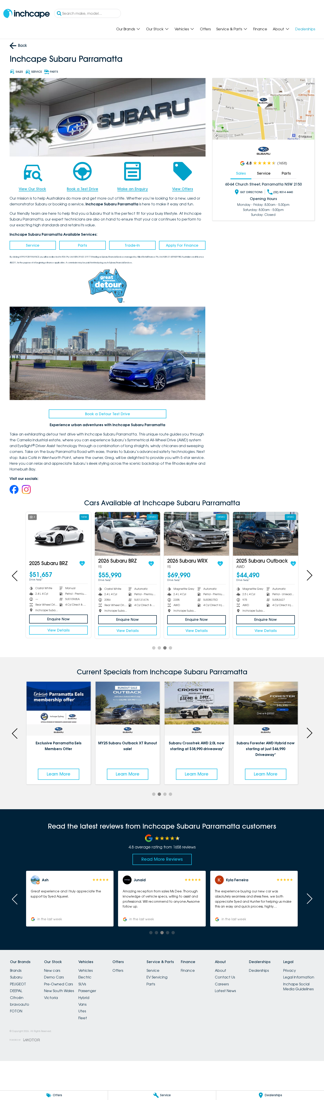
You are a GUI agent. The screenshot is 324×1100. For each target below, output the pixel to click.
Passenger (87, 991)
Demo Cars (54, 977)
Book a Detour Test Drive (107, 414)
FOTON (16, 1011)
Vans (82, 1004)
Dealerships (305, 29)
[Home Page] (26, 13)
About (278, 29)
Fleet (82, 1018)
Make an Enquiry (132, 189)
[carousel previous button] (15, 575)
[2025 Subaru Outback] (265, 533)
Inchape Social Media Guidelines (298, 986)
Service (32, 245)
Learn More (58, 774)
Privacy (289, 970)
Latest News (225, 991)
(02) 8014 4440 (283, 192)
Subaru (16, 977)
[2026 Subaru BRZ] (127, 533)
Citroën (16, 997)
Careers (222, 984)
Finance (260, 29)
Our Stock (154, 29)
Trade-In (132, 245)
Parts (82, 245)
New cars (52, 970)
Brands (15, 970)
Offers (205, 29)
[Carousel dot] (153, 648)
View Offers (182, 189)
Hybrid (83, 997)
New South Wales (59, 991)
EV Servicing (157, 977)
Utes (82, 1011)
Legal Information (298, 977)
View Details (58, 630)
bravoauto (19, 1004)
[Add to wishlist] (82, 563)
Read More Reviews (162, 859)
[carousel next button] (309, 575)
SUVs (82, 984)
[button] (254, 899)
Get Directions (251, 192)
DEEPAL (16, 991)
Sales (241, 173)
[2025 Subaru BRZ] (58, 533)
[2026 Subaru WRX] (196, 533)
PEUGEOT (18, 984)
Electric (85, 977)
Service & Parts (229, 29)
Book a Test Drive (82, 189)
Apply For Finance (182, 245)
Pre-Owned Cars (58, 984)
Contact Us (225, 977)
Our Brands (125, 29)
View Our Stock (32, 189)
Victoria (51, 997)
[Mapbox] (224, 135)
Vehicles (182, 29)
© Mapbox (305, 136)
